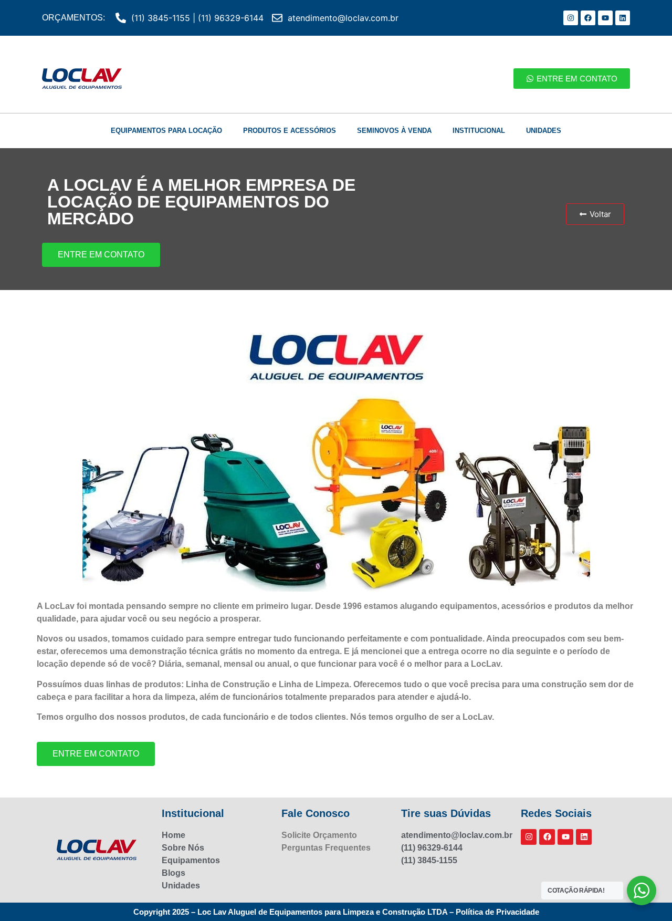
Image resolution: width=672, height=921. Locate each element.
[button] (595, 214)
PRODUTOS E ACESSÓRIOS (289, 130)
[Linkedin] (622, 18)
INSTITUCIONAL (479, 130)
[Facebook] (588, 18)
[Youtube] (605, 18)
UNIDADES (543, 130)
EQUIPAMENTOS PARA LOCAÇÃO (166, 130)
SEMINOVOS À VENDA (394, 130)
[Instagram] (570, 18)
